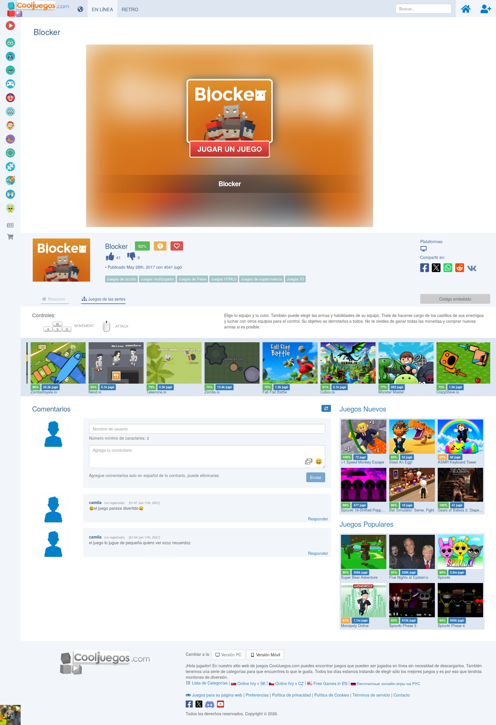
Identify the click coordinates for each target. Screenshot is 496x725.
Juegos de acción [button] (121, 279)
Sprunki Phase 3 (402, 625)
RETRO (132, 9)
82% (142, 246)
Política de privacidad (291, 695)
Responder (318, 519)
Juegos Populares (367, 524)
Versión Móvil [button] (267, 654)
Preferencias (258, 695)
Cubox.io (325, 392)
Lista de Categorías (210, 683)
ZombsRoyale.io (41, 392)
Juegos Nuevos (363, 408)
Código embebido (455, 299)
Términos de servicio (371, 695)
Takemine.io (154, 392)
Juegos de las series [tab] (106, 299)
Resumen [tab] (56, 299)
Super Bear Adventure (359, 577)
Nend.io (92, 392)
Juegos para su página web (217, 695)
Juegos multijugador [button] (157, 279)
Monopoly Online (355, 625)
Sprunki (444, 577)
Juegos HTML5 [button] (223, 279)
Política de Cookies (331, 695)
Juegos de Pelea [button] (192, 279)
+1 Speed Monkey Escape (362, 462)
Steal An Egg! (400, 462)
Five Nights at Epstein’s (408, 577)
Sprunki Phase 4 (451, 625)
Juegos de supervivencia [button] (261, 279)
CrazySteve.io (445, 392)
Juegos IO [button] (295, 279)
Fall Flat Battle (272, 392)
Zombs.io (209, 392)
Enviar (315, 477)
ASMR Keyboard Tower (457, 462)
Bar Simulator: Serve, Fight (411, 510)
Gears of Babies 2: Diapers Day (463, 510)
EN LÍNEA (104, 9)
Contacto (402, 695)
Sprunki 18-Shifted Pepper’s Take (368, 510)
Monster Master (388, 392)
